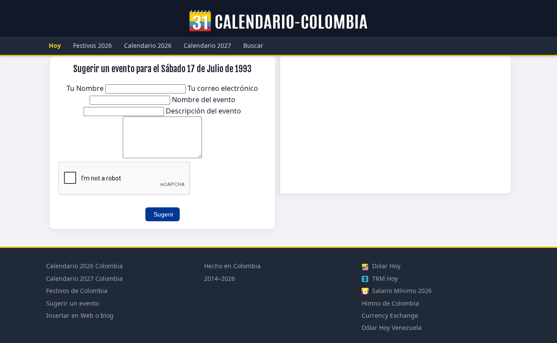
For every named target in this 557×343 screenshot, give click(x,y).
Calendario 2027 (207, 45)
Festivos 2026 (92, 45)
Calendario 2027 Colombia (84, 278)
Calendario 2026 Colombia (84, 266)
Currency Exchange (390, 315)
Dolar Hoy (385, 266)
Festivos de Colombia (76, 290)
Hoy (55, 45)
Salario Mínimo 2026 (401, 290)
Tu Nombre (86, 88)
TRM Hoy (384, 278)
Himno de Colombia (390, 303)
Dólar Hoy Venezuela (392, 327)
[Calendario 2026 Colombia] (278, 21)
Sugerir (164, 214)
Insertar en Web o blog (80, 315)
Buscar (253, 45)
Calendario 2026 (147, 45)
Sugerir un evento (72, 303)
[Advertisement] (395, 125)
